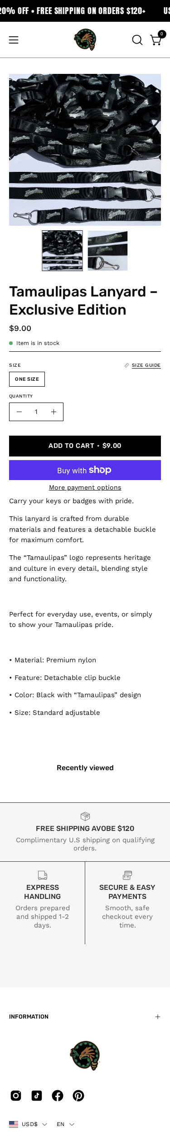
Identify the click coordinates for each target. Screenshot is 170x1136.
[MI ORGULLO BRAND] (85, 40)
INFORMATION (29, 1016)
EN (61, 1124)
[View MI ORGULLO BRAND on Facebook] (57, 1095)
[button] (136, 40)
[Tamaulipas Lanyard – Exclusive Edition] (62, 250)
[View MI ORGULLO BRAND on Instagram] (16, 1095)
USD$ (30, 1124)
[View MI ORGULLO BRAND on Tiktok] (37, 1095)
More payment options (85, 487)
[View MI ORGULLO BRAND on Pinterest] (78, 1095)
